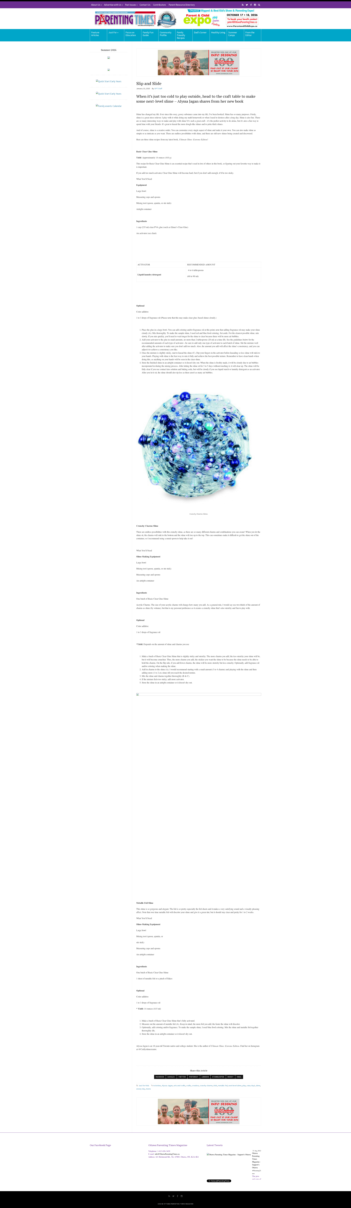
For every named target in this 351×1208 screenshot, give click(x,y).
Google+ (171, 1077)
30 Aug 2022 (257, 1151)
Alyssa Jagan (167, 1085)
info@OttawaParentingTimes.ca (167, 1154)
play (244, 1085)
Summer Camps (232, 34)
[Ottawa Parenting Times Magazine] (134, 18)
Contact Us (145, 4)
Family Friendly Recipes (181, 35)
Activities (157, 1085)
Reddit (230, 1077)
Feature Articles (95, 34)
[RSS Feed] (243, 5)
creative (195, 1085)
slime (258, 1085)
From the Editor (249, 34)
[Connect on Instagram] (255, 5)
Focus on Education (131, 34)
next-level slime (235, 1085)
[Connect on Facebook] (251, 5)
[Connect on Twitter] (247, 5)
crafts (188, 1085)
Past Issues (130, 4)
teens (148, 1089)
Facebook (160, 1077)
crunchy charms (206, 1085)
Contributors (159, 4)
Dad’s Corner (200, 32)
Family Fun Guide (148, 34)
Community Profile (165, 34)
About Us (95, 4)
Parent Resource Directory (182, 4)
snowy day (140, 1089)
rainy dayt (251, 1085)
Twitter (182, 1077)
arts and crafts (179, 1085)
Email (239, 1077)
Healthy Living (218, 32)
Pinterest (193, 1077)
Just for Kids (144, 1085)
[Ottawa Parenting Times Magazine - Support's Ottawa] (229, 1152)
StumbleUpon (218, 1077)
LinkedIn (205, 1077)
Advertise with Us (112, 4)
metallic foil (223, 1085)
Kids (215, 1085)
